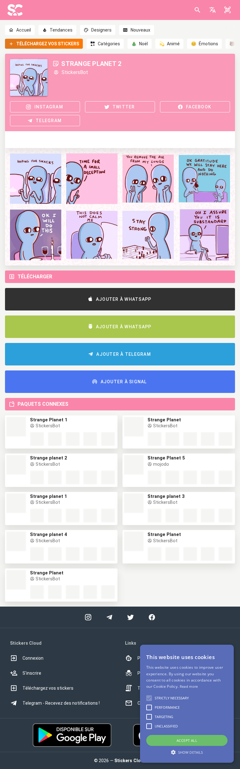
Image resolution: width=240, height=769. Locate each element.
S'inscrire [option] (31, 673)
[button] (212, 9)
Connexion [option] (32, 658)
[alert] (187, 704)
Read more (189, 686)
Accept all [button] (187, 740)
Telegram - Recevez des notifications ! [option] (61, 703)
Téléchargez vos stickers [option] (47, 688)
